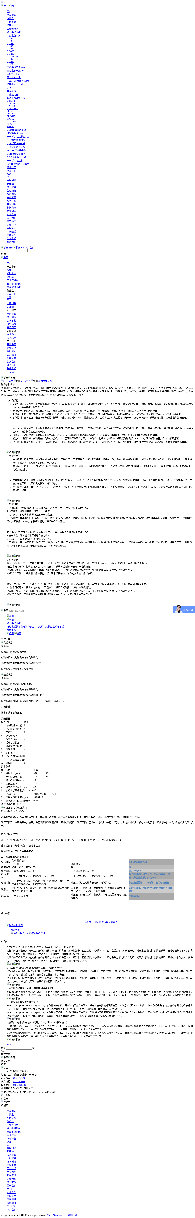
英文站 (10, 372)
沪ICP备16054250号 (56, 1215)
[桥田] (97, 5)
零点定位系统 (14, 35)
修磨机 (10, 25)
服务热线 (11, 201)
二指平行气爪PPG (16, 67)
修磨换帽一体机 (15, 84)
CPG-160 (11, 121)
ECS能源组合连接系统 (18, 164)
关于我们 (11, 218)
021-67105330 (19, 1085)
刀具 (9, 88)
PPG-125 (11, 116)
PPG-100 (11, 113)
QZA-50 (11, 103)
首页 (9, 11)
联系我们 (11, 242)
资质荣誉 (11, 235)
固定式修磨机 (14, 77)
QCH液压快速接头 (16, 154)
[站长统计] (2, 2)
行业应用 (11, 167)
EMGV (10, 126)
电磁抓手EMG (14, 74)
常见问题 (11, 204)
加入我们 (11, 238)
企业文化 (11, 225)
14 (8, 1044)
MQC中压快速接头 (16, 150)
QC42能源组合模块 (16, 157)
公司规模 (11, 231)
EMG (9, 124)
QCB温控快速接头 (16, 143)
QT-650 (10, 61)
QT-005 (10, 38)
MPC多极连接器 (15, 133)
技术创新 (11, 194)
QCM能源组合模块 (16, 130)
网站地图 (72, 1215)
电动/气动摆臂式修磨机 (18, 81)
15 (10, 1044)
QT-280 (10, 54)
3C (8, 177)
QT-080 (10, 51)
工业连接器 (12, 29)
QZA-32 (11, 101)
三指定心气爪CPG (16, 70)
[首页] (4, 381)
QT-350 (10, 59)
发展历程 (11, 228)
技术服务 (11, 187)
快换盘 (10, 18)
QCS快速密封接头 (16, 147)
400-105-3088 (19, 1078)
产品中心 (11, 15)
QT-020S (11, 46)
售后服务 (11, 190)
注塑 (9, 174)
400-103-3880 (19, 1081)
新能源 (10, 184)
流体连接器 (12, 94)
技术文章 (11, 214)
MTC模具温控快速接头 (18, 136)
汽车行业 (11, 171)
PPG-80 (10, 111)
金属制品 (11, 180)
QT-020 (10, 43)
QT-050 (10, 48)
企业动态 (11, 211)
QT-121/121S (13, 56)
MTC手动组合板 (15, 160)
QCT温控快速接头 (16, 140)
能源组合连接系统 (16, 98)
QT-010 (10, 41)
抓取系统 (11, 22)
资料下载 (11, 197)
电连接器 (11, 91)
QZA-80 (11, 106)
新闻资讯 (11, 207)
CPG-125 (11, 119)
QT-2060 (11, 64)
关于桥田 (11, 221)
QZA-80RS (12, 108)
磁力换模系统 (14, 32)
